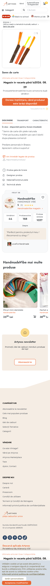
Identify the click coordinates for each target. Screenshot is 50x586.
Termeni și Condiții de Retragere (18, 501)
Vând (21, 3)
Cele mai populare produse (15, 413)
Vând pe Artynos (10, 453)
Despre (25, 226)
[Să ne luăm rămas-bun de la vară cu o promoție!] (6, 16)
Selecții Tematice (10, 427)
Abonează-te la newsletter (15, 409)
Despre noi (8, 483)
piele (25, 180)
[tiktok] (25, 537)
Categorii (7, 431)
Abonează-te (25, 362)
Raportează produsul (15, 160)
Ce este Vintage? (10, 448)
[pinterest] (15, 537)
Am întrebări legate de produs (20, 156)
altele (18, 184)
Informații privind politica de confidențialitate (24, 505)
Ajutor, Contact (9, 466)
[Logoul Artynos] (9, 4)
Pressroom (8, 492)
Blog (5, 418)
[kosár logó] (44, 3)
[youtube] (20, 537)
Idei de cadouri (9, 422)
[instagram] (10, 537)
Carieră (6, 487)
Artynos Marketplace (12, 457)
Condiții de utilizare (12, 496)
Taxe (5, 462)
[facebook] (5, 537)
